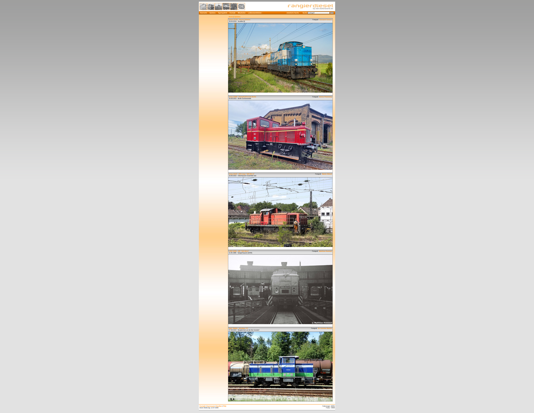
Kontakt (232, 13)
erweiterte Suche (293, 13)
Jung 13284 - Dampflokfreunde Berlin (242, 97)
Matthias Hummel (325, 251)
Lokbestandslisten (255, 13)
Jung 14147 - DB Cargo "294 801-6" (241, 174)
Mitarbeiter (242, 13)
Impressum (211, 406)
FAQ (224, 406)
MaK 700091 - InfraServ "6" (238, 328)
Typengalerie (222, 13)
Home (231, 17)
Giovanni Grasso (325, 19)
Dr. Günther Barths (325, 328)
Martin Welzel (327, 174)
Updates (212, 13)
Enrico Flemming (325, 97)
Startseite (203, 13)
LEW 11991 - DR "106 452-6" (239, 251)
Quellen (219, 406)
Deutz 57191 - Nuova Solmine (239, 19)
